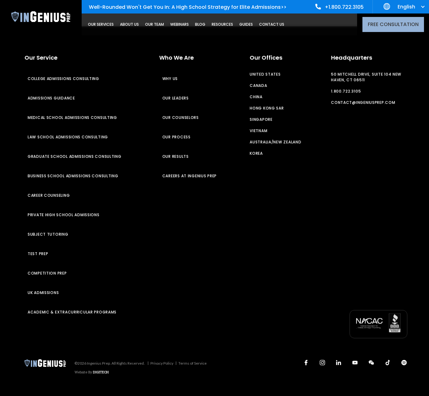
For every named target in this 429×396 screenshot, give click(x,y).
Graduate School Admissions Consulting (75, 156)
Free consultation (393, 24)
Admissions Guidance (51, 98)
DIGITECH (101, 372)
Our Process (176, 137)
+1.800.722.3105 (344, 7)
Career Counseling (49, 195)
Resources (222, 24)
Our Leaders (175, 98)
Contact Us (271, 24)
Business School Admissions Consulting (73, 176)
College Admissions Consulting (63, 78)
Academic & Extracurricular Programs (72, 312)
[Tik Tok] (387, 362)
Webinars (179, 24)
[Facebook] (306, 362)
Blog (200, 24)
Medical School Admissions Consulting (72, 117)
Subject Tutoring (48, 234)
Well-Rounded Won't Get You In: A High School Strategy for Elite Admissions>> (187, 7)
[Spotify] (404, 362)
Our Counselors (180, 117)
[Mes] (371, 362)
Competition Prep (47, 273)
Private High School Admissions (64, 214)
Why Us (170, 78)
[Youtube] (355, 362)
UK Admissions (43, 292)
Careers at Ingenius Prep (189, 176)
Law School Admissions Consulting (68, 137)
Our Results (175, 156)
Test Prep (38, 253)
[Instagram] (322, 362)
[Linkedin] (338, 362)
